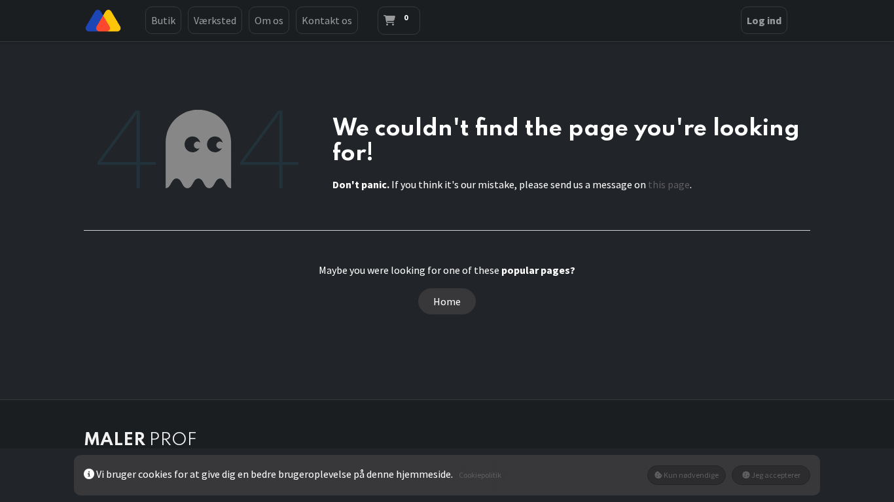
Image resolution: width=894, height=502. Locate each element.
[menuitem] (163, 20)
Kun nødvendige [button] (690, 475)
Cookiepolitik (480, 475)
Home (447, 301)
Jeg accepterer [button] (775, 475)
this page (669, 184)
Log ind (764, 20)
